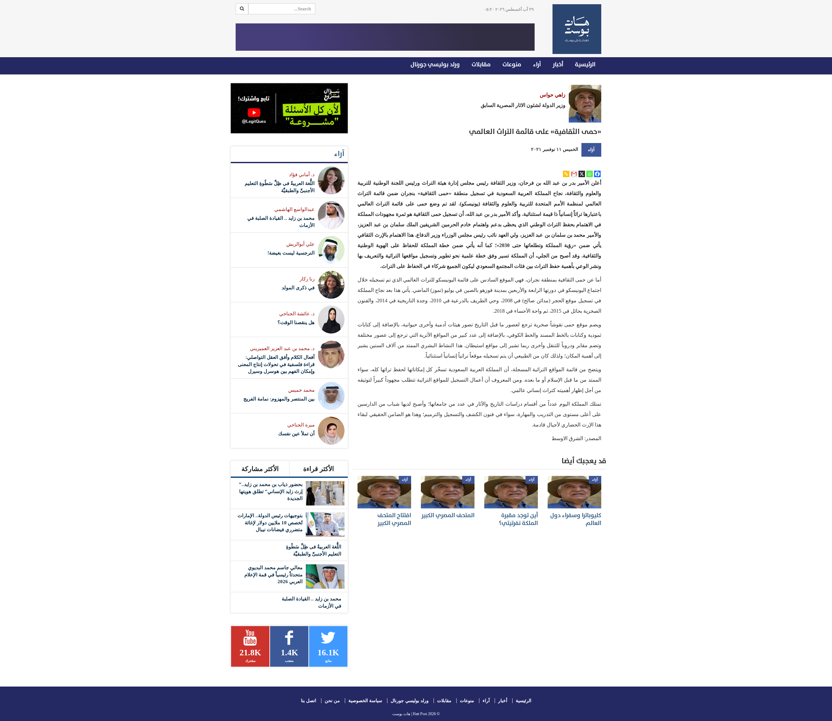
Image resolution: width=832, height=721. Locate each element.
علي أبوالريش (300, 244)
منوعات (511, 64)
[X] (581, 174)
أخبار (557, 64)
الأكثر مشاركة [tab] (260, 468)
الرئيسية (585, 64)
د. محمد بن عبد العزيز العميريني (282, 348)
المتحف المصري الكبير (447, 515)
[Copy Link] (566, 174)
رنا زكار (307, 279)
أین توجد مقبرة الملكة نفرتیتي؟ (518, 519)
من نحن (332, 700)
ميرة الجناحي (301, 424)
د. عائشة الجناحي (297, 313)
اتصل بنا (308, 700)
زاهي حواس (553, 95)
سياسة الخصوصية (365, 700)
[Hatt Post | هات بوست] (574, 29)
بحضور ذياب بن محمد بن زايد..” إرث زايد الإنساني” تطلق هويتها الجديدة (271, 491)
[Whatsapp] (589, 174)
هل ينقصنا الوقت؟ (296, 322)
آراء (537, 64)
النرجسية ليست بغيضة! (291, 253)
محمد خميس (301, 390)
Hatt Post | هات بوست (409, 714)
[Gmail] (574, 174)
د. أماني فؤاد (302, 174)
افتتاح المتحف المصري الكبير (394, 519)
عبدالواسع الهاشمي (294, 209)
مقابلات (481, 64)
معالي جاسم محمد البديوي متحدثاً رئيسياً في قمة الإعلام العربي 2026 (273, 574)
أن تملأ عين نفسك (296, 433)
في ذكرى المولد (298, 287)
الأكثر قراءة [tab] (318, 468)
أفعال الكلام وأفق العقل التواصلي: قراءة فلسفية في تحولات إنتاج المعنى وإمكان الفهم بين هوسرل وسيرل (276, 364)
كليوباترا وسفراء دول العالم (575, 519)
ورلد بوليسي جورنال (435, 64)
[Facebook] (597, 174)
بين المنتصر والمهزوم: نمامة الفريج (279, 398)
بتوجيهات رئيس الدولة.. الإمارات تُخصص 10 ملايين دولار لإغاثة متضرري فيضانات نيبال (270, 522)
